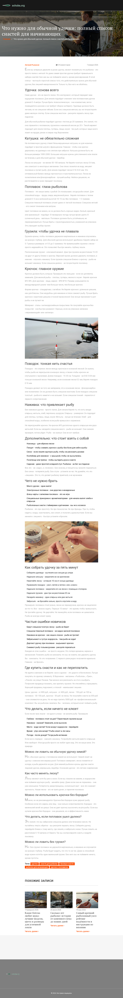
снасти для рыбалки (49, 864)
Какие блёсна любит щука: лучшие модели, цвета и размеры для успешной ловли (34, 920)
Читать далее (31, 931)
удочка (35, 864)
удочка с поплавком (59, 867)
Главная (6, 39)
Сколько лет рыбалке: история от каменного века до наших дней (60, 917)
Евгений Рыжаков (32, 65)
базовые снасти (67, 864)
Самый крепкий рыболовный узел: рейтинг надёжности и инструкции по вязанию (86, 920)
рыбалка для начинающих (37, 867)
